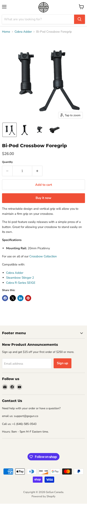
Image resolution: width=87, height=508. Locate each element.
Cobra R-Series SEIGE (20, 283)
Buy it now (43, 198)
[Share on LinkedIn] (20, 298)
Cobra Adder (23, 31)
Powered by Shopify (43, 496)
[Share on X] (13, 298)
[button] (9, 130)
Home (6, 31)
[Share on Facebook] (5, 298)
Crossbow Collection (43, 256)
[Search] (79, 19)
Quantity (7, 162)
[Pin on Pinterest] (28, 298)
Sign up (62, 363)
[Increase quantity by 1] (37, 171)
